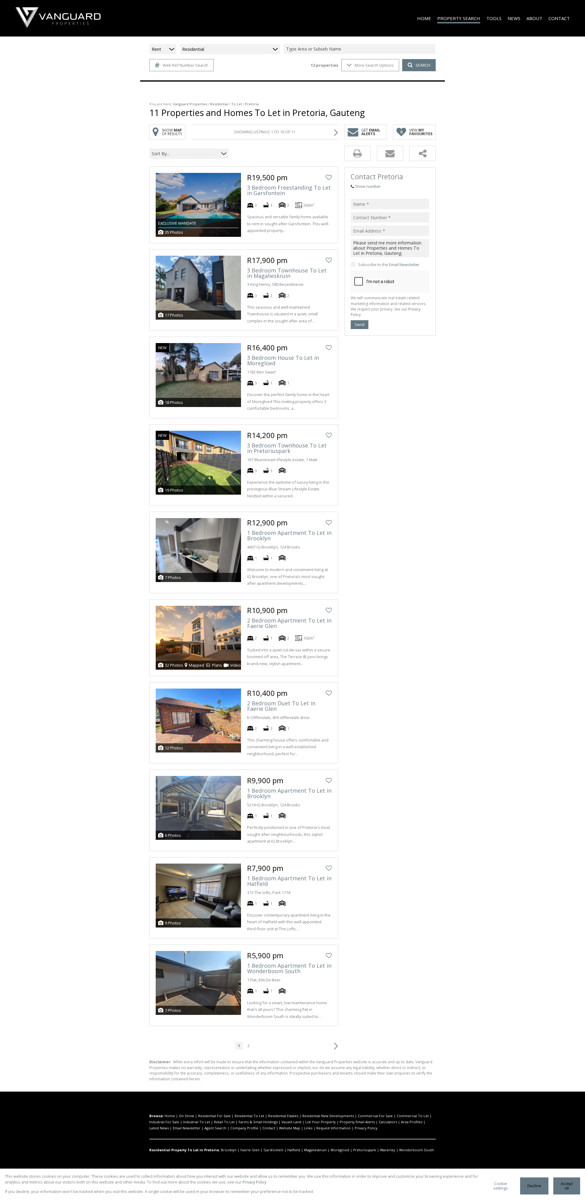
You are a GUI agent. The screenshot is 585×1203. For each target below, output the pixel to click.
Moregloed (340, 1150)
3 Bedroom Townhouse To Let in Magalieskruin (287, 273)
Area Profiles (411, 1122)
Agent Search (215, 1128)
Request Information (333, 1128)
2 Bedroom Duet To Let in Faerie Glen (281, 705)
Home (170, 1116)
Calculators (388, 1122)
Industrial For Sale (164, 1122)
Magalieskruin (315, 1150)
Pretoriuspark (364, 1150)
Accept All (567, 1186)
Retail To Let (224, 1122)
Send (359, 324)
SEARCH (423, 65)
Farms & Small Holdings (258, 1122)
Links (308, 1128)
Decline (534, 1185)
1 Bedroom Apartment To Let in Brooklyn (289, 535)
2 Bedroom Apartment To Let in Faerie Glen (289, 623)
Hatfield (293, 1150)
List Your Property (320, 1122)
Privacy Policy (366, 1128)
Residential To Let (249, 1116)
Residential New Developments (328, 1116)
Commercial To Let (413, 1116)
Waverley (387, 1150)
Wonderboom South (416, 1150)
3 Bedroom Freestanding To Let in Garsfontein (289, 190)
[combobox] (360, 49)
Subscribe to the (389, 264)
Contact (268, 1128)
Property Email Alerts (357, 1122)
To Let (236, 104)
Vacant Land (291, 1122)
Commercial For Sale (375, 1116)
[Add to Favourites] (329, 177)
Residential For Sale (214, 1116)
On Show (186, 1116)
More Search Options (374, 65)
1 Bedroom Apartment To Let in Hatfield (289, 880)
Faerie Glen (250, 1150)
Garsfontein (273, 1150)
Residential (219, 104)
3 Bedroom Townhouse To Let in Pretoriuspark (287, 448)
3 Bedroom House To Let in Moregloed (283, 360)
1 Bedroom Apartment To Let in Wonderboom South (289, 968)
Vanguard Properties (190, 104)
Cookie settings (500, 1186)
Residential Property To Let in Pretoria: (184, 1150)
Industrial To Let (196, 1122)
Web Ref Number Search (185, 65)
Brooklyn (228, 1150)
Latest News (159, 1128)
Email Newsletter (404, 264)
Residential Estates (283, 1116)
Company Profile (244, 1128)
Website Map (289, 1128)
